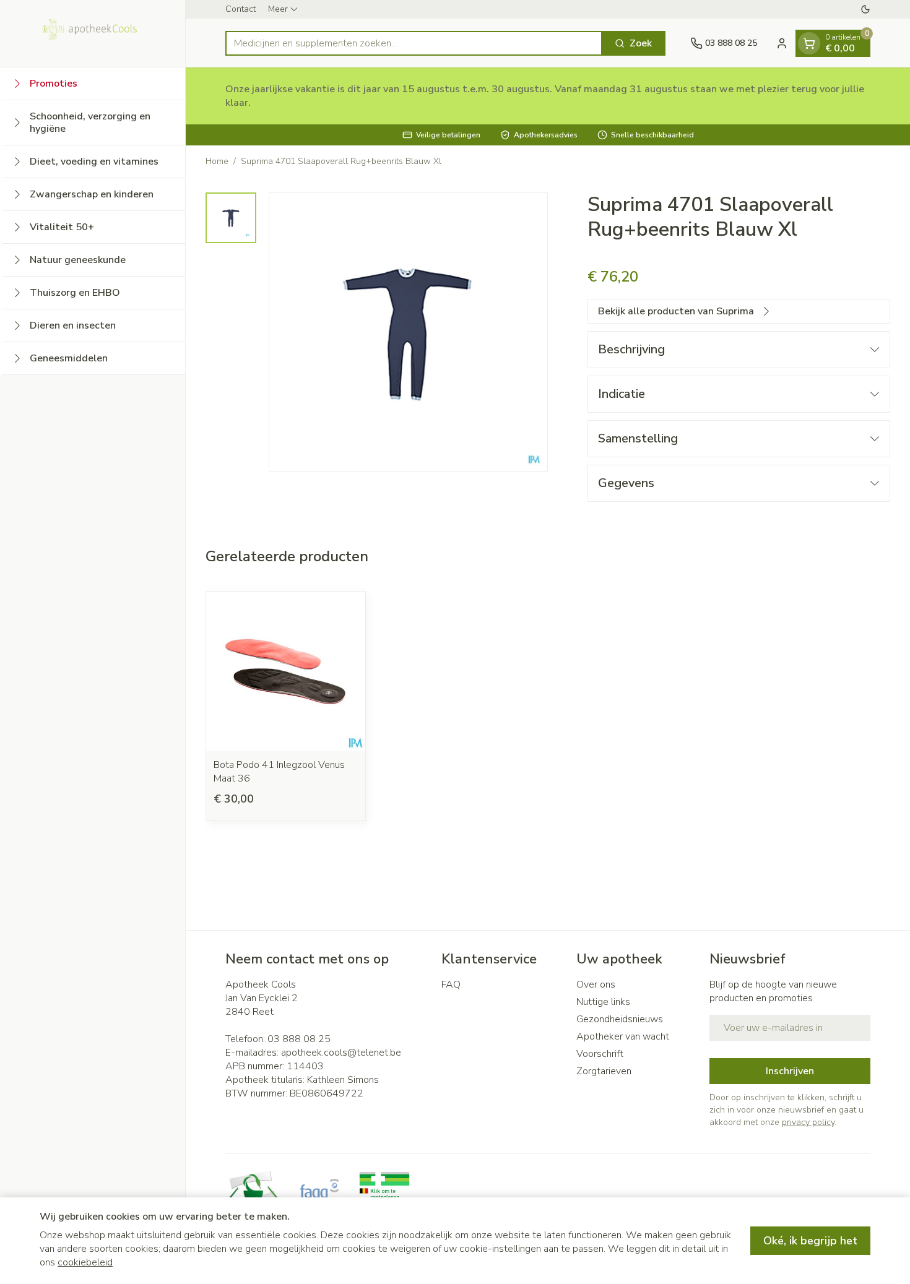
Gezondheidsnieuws (619, 1019)
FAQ (451, 984)
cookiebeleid (85, 1262)
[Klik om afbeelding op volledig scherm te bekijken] (408, 332)
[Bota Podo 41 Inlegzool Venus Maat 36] (285, 671)
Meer (278, 9)
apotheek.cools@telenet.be (341, 1052)
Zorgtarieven (603, 1071)
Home (217, 161)
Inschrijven (790, 1071)
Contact (240, 9)
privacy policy (808, 1122)
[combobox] (413, 43)
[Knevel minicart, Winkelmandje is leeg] (809, 43)
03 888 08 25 (299, 1039)
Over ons (595, 984)
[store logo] (93, 33)
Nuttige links (603, 1002)
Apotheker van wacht (622, 1036)
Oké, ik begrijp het (810, 1240)
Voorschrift (599, 1054)
